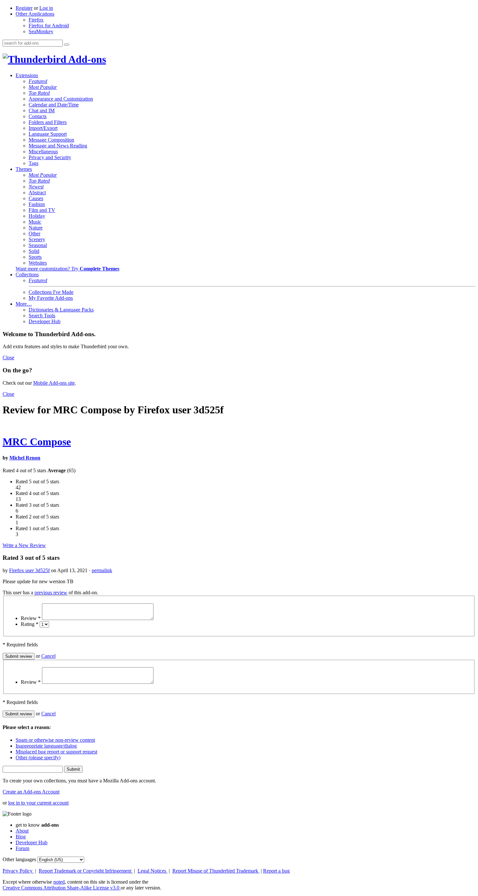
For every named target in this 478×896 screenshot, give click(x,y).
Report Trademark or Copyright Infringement (86, 871)
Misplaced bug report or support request (56, 751)
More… (24, 304)
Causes (36, 198)
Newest (36, 186)
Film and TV (42, 210)
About (22, 831)
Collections (27, 274)
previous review (50, 592)
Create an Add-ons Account (31, 791)
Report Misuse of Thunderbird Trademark (215, 871)
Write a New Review (24, 545)
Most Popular (43, 87)
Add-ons (86, 59)
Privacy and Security (50, 157)
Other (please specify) (38, 757)
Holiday (37, 216)
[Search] (66, 45)
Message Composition (51, 140)
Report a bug (276, 871)
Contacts (37, 116)
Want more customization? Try (67, 268)
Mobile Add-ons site (54, 383)
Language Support (48, 134)
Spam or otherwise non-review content (55, 740)
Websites (38, 263)
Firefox (36, 19)
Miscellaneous (43, 151)
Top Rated (39, 93)
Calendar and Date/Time (54, 104)
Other (34, 233)
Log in (46, 8)
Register (24, 8)
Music (35, 222)
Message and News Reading (58, 145)
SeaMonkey (41, 31)
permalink (102, 570)
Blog (21, 836)
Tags (33, 163)
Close (8, 357)
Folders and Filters (48, 122)
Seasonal (38, 245)
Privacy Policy (18, 871)
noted (59, 882)
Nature (36, 227)
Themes (24, 169)
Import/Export (43, 128)
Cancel (48, 656)
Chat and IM (42, 110)
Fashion (37, 204)
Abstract (37, 192)
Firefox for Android (49, 25)
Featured (38, 81)
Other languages (19, 859)
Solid (34, 251)
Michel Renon (24, 458)
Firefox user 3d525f (29, 570)
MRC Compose (37, 442)
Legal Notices (152, 871)
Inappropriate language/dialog (46, 746)
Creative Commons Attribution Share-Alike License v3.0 (62, 887)
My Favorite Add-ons (51, 298)
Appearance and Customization (61, 99)
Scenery (37, 239)
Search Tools (42, 315)
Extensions (27, 75)
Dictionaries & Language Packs (61, 309)
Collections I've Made (51, 292)
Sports (35, 257)
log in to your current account (38, 803)
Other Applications (35, 14)
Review (31, 618)
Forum (22, 848)
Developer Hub (44, 321)
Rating (29, 624)
